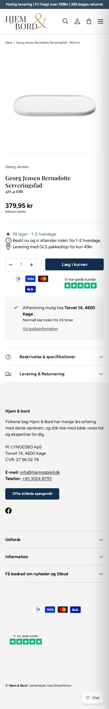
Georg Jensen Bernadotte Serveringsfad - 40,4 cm (48, 42)
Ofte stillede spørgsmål (32, 493)
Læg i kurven (74, 264)
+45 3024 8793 (37, 478)
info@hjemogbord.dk (40, 472)
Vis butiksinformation (40, 329)
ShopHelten (62, 685)
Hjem (8, 42)
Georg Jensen (17, 167)
